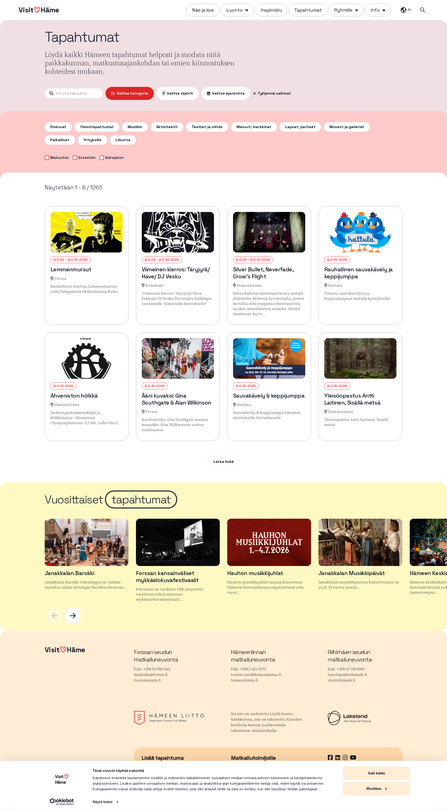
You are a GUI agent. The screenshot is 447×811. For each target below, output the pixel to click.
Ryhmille (343, 10)
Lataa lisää (223, 461)
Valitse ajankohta (228, 93)
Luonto (234, 10)
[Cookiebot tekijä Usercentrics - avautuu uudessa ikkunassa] (61, 801)
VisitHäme (39, 9)
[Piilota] (246, 10)
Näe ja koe (203, 10)
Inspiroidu (271, 10)
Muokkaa (373, 788)
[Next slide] (72, 615)
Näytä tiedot (102, 802)
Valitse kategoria (132, 93)
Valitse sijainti (180, 93)
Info (375, 10)
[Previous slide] (54, 615)
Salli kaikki (376, 773)
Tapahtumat (308, 10)
